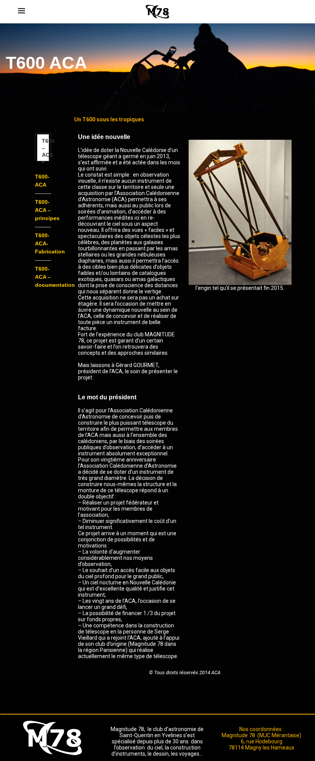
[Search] (293, 11)
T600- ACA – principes (47, 210)
